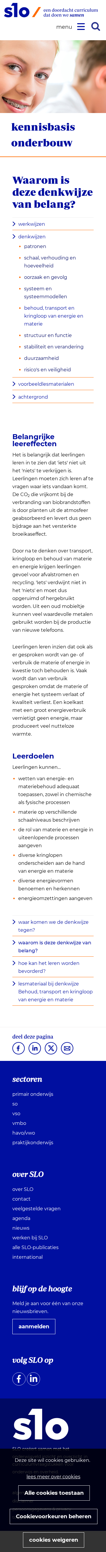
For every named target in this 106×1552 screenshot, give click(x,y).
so (15, 1104)
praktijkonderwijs (32, 1142)
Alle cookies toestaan (54, 1493)
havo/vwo (23, 1133)
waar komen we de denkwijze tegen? (53, 926)
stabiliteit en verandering (54, 347)
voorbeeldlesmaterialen (46, 384)
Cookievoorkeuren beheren (53, 1516)
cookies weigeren (53, 1540)
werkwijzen (31, 224)
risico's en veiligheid (47, 370)
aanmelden (36, 1328)
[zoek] (95, 26)
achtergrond (33, 397)
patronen (35, 246)
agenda (21, 1218)
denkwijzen (32, 237)
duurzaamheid (41, 358)
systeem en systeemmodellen (45, 292)
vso (16, 1113)
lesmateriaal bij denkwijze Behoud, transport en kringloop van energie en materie (55, 991)
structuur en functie (48, 335)
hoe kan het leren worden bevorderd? (49, 967)
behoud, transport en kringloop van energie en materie (53, 316)
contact (21, 1199)
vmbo (19, 1123)
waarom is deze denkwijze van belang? (54, 946)
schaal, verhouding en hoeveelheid (50, 262)
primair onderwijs (32, 1094)
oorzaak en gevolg (45, 277)
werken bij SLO (30, 1238)
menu (65, 27)
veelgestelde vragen (36, 1208)
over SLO (22, 1189)
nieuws (20, 1228)
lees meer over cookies (53, 1476)
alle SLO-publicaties (35, 1247)
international (27, 1257)
